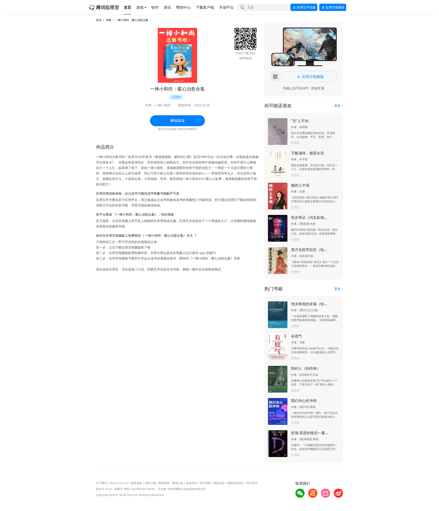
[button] (104, 7)
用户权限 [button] (205, 483)
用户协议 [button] (251, 483)
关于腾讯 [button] (101, 483)
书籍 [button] (108, 20)
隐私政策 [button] (219, 483)
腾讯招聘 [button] (164, 483)
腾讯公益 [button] (177, 483)
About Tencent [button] (119, 483)
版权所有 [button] (191, 483)
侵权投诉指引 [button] (235, 483)
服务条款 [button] (136, 483)
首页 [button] (99, 20)
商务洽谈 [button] (150, 483)
